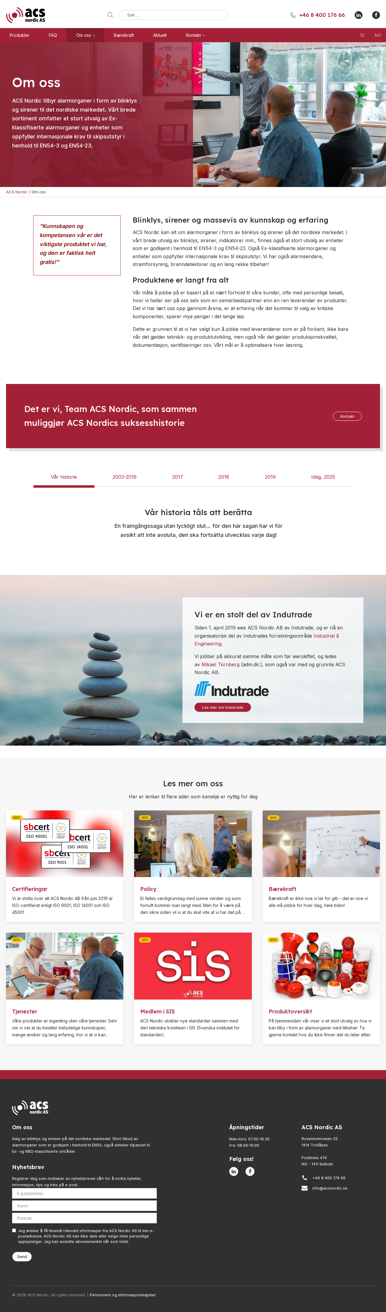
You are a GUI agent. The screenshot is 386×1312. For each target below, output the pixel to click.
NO (378, 35)
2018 (223, 477)
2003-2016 (124, 477)
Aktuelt (160, 35)
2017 (177, 477)
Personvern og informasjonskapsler (123, 1295)
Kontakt (193, 35)
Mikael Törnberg (220, 664)
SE (362, 35)
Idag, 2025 (323, 477)
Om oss (83, 35)
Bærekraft (124, 35)
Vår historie (64, 477)
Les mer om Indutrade (222, 707)
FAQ (53, 35)
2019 (270, 477)
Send (22, 1256)
